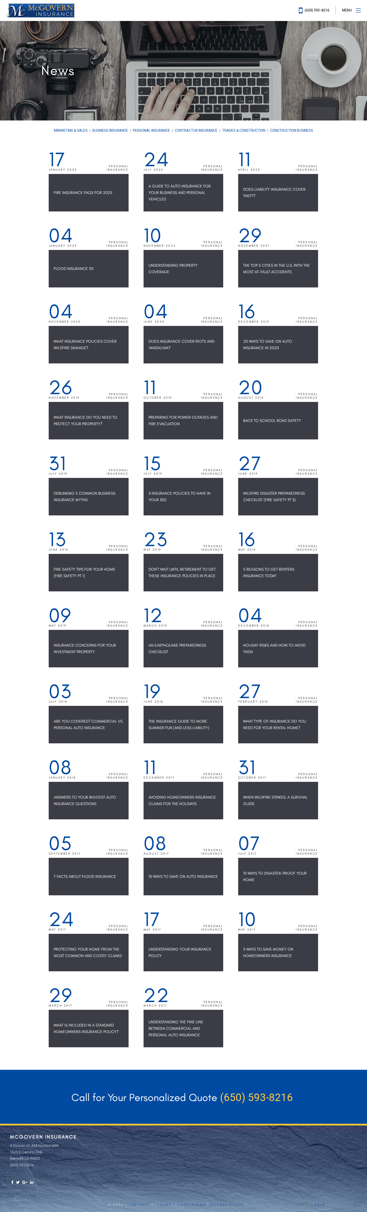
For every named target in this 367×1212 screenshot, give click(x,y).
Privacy (141, 1205)
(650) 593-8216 (316, 10)
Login (318, 1205)
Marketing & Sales (71, 130)
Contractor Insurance (196, 130)
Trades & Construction (243, 130)
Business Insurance (110, 130)
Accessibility (227, 1205)
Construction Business (291, 130)
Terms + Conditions (181, 1205)
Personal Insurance (151, 130)
